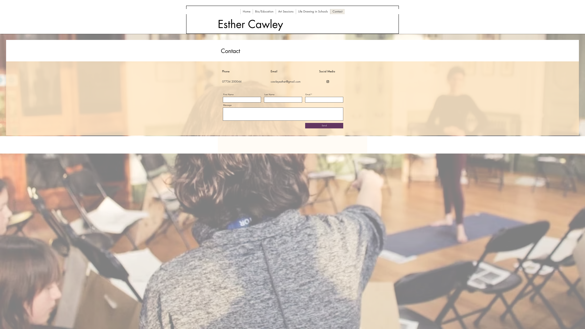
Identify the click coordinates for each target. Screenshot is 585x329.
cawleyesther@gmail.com (286, 81)
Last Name (269, 94)
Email (307, 94)
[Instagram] (328, 81)
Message (227, 105)
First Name (228, 94)
